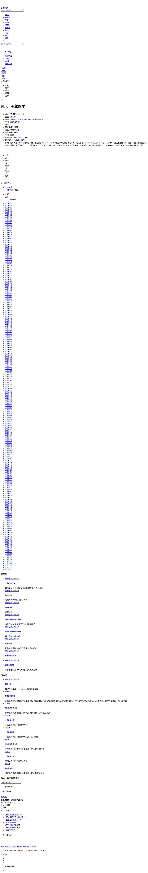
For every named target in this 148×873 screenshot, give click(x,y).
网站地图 (4, 846)
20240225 (8, 445)
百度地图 (18, 846)
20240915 (8, 394)
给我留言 (33, 846)
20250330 (8, 341)
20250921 (8, 293)
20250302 (8, 349)
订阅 (3, 73)
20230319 (8, 534)
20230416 (8, 526)
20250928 (8, 291)
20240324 (8, 437)
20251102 (8, 281)
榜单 (7, 35)
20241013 (8, 386)
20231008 (8, 484)
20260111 (8, 262)
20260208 (8, 254)
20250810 (8, 304)
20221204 (8, 563)
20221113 (8, 569)
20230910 (8, 489)
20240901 (8, 398)
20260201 (8, 256)
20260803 (8, 207)
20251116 (8, 277)
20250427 (8, 334)
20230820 (8, 495)
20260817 (8, 203)
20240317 (8, 439)
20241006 (8, 388)
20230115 (8, 552)
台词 (7, 61)
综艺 (7, 25)
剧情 (7, 30)
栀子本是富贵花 (11, 815)
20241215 (8, 369)
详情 (141, 145)
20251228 (8, 265)
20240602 (8, 417)
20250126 (8, 359)
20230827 (8, 493)
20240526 (8, 419)
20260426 (8, 232)
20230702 (8, 507)
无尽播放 (8, 187)
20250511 (8, 330)
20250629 (8, 316)
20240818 (8, 402)
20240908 (8, 396)
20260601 (8, 223)
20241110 (8, 378)
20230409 (8, 528)
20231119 (8, 472)
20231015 (8, 482)
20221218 (8, 559)
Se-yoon (24, 119)
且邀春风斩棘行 (11, 820)
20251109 (8, 279)
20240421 (8, 429)
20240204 (8, 450)
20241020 (8, 384)
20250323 (8, 343)
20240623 (8, 411)
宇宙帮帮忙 (8, 595)
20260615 (8, 219)
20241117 (8, 376)
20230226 (8, 540)
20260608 (8, 221)
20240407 (8, 433)
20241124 (8, 375)
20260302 (8, 248)
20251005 (8, 289)
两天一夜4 (8, 684)
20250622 (8, 318)
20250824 (8, 301)
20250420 (8, 336)
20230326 (8, 532)
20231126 (8, 470)
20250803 (8, 306)
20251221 (8, 267)
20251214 (8, 269)
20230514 (8, 521)
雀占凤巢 (9, 822)
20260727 (8, 209)
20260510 (8, 228)
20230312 (8, 536)
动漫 (7, 22)
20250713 (8, 312)
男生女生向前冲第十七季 (13, 631)
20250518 (8, 328)
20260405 (8, 238)
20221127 (8, 565)
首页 (7, 15)
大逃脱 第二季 (9, 720)
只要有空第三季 (10, 696)
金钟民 (13, 119)
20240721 (8, 404)
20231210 (8, 466)
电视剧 (7, 17)
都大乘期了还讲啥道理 (14, 817)
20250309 (8, 347)
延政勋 (35, 119)
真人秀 (13, 117)
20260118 (8, 260)
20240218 (8, 447)
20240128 (8, 452)
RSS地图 (11, 846)
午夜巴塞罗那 (10, 825)
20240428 (8, 427)
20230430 (8, 522)
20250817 (8, 302)
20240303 (8, 443)
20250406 (8, 339)
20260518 (8, 227)
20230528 (8, 517)
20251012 (8, 287)
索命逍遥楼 (10, 830)
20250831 (8, 299)
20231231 (8, 460)
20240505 (8, 425)
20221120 (8, 567)
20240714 (8, 406)
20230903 (8, 491)
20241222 (8, 367)
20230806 (8, 499)
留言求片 (4, 854)
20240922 (8, 392)
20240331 (8, 435)
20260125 (8, 258)
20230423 (8, 524)
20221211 (8, 561)
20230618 (8, 511)
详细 (8, 56)
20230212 (8, 544)
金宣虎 (40, 119)
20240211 (8, 448)
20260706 (8, 213)
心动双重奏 (8, 607)
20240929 (8, 390)
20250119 (8, 361)
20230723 (8, 503)
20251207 (8, 271)
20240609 (8, 415)
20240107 (8, 458)
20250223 (8, 351)
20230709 (8, 505)
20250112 (8, 363)
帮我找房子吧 (9, 665)
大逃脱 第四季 (9, 732)
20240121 (8, 454)
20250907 (8, 297)
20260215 (8, 252)
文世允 (18, 119)
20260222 (8, 250)
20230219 (8, 542)
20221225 (8, 557)
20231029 (8, 478)
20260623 (8, 217)
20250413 (8, 338)
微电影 (7, 28)
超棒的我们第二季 (10, 655)
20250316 (8, 345)
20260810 (8, 205)
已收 (3, 71)
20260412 (8, 236)
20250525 (8, 326)
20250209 (8, 355)
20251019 (8, 285)
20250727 (8, 308)
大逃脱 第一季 (9, 756)
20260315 (8, 244)
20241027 (8, 382)
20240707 (8, 408)
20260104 (8, 264)
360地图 (26, 846)
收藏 (3, 68)
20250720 (8, 310)
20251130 (8, 273)
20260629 (8, 215)
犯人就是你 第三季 (11, 744)
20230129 (8, 548)
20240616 (8, 413)
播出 (8, 64)
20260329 (8, 240)
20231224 (8, 462)
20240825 (8, 400)
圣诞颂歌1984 (10, 828)
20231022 (8, 480)
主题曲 (7, 58)
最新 (7, 38)
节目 (7, 33)
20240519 (8, 421)
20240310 (8, 441)
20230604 (8, 515)
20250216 (8, 353)
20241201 (8, 373)
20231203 (8, 468)
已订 (3, 76)
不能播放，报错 (12, 190)
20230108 (8, 554)
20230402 (8, 530)
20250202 (8, 357)
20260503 (8, 230)
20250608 (8, 322)
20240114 (8, 456)
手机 (3, 78)
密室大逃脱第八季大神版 (13, 619)
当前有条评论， (21, 140)
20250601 (8, 324)
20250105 (8, 365)
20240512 (8, 423)
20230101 (8, 556)
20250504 (8, 332)
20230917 (8, 487)
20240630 (8, 410)
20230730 (8, 501)
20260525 (8, 225)
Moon (30, 119)
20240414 (8, 431)
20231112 (8, 474)
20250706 (8, 314)
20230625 (8, 509)
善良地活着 (8, 768)
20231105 (8, 476)
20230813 (8, 497)
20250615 (8, 320)
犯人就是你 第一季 (11, 708)
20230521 (8, 519)
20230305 (8, 538)
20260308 (8, 246)
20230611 (8, 513)
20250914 (8, 295)
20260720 (8, 211)
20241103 (8, 380)
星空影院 (4, 8)
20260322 (8, 242)
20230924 (8, 485)
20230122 (8, 550)
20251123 (8, 275)
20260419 (8, 234)
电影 (7, 20)
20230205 (8, 546)
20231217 (8, 464)
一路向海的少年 (10, 583)
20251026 (8, 283)
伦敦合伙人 (8, 643)
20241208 (8, 371)
